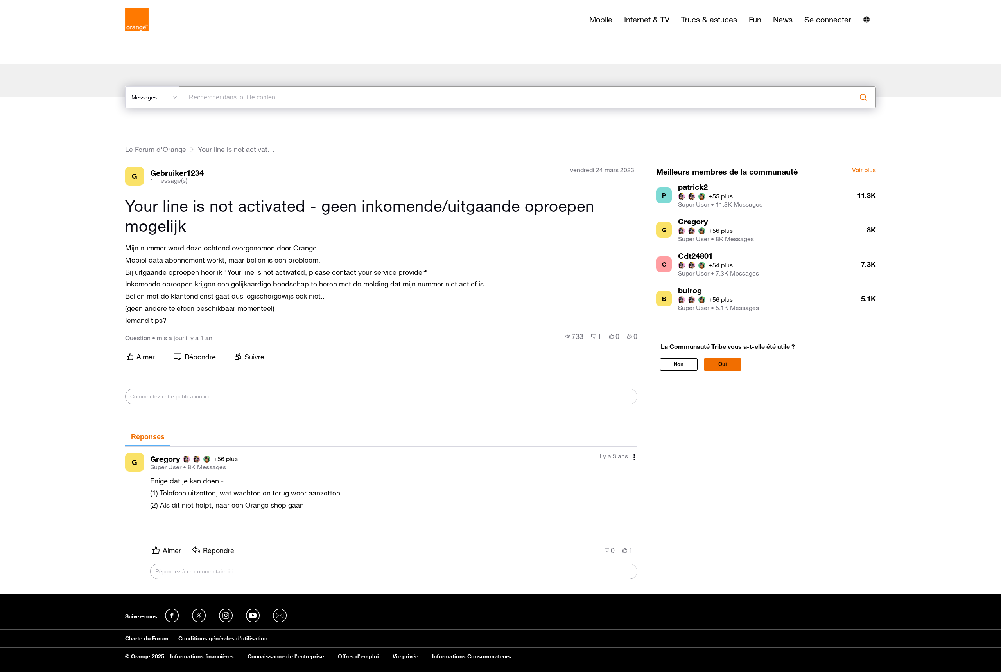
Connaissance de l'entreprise (286, 656)
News (783, 19)
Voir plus (864, 170)
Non (678, 364)
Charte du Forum (147, 638)
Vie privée (405, 656)
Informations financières (202, 656)
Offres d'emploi (358, 656)
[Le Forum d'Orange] (137, 19)
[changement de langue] (866, 19)
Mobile (600, 19)
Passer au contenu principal (41, 5)
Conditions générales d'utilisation (222, 638)
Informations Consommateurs (471, 656)
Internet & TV (646, 19)
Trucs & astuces (709, 19)
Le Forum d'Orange (155, 149)
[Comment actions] (634, 457)
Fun (755, 19)
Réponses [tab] (148, 437)
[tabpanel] (381, 517)
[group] (574, 336)
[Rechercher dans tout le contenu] (863, 97)
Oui (722, 364)
